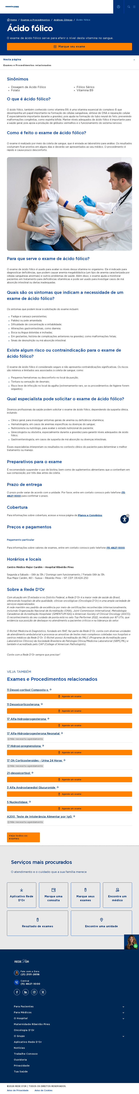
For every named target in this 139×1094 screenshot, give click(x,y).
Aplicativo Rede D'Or (28, 1042)
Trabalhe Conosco (26, 1054)
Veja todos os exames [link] (18, 837)
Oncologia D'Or (24, 1030)
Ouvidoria (20, 1060)
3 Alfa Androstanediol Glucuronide (31, 787)
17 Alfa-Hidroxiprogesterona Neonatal (33, 733)
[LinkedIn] (25, 992)
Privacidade (21, 1066)
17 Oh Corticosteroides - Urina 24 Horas (35, 760)
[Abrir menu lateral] (134, 7)
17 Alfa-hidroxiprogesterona (27, 719)
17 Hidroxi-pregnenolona (24, 746)
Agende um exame (71, 696)
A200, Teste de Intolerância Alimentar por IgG (40, 816)
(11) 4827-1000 (115, 548)
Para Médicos (23, 1012)
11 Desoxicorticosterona (23, 704)
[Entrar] (118, 7)
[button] (128, 515)
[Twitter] (43, 992)
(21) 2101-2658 (30, 974)
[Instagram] (34, 992)
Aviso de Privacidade (17, 1090)
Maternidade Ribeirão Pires (32, 1024)
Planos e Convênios (90, 515)
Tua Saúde (21, 1072)
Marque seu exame (71, 46)
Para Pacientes (24, 1006)
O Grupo (19, 1036)
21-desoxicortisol (19, 773)
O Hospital (21, 1018)
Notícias (19, 1048)
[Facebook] (17, 992)
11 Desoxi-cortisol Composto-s (28, 690)
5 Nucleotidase (17, 802)
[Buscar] (129, 7)
